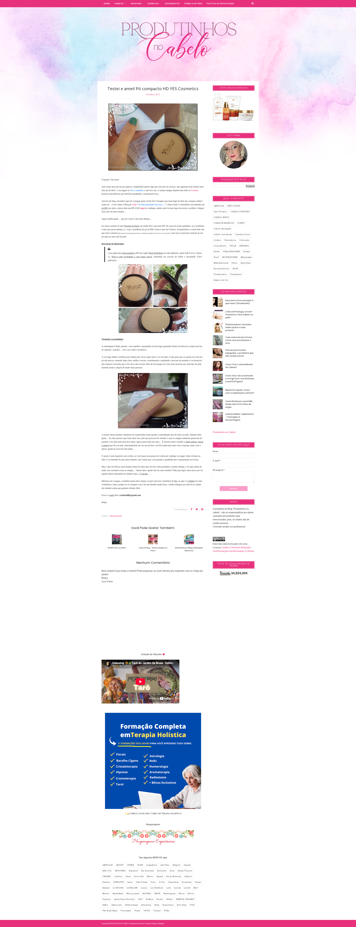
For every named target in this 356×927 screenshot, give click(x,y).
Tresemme (126, 910)
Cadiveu (118, 876)
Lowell (187, 888)
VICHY (147, 910)
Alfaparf (176, 865)
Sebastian (146, 905)
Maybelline (118, 893)
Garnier (106, 882)
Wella (166, 910)
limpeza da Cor (221, 280)
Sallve (105, 905)
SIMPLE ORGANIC (185, 899)
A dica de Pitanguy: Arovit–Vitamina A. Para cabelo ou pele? (239, 314)
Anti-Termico (220, 211)
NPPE (157, 893)
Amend (187, 865)
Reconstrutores (221, 268)
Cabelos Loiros (242, 234)
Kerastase (187, 882)
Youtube (194, 190)
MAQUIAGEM (116, 516)
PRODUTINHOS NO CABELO (118, 923)
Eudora (188, 876)
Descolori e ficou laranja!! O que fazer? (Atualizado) (239, 302)
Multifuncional (221, 263)
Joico (153, 882)
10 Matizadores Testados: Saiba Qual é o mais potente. (238, 327)
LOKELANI (132, 888)
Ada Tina (164, 865)
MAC (196, 888)
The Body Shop (109, 910)
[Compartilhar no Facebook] (191, 509)
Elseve (150, 876)
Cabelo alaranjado (222, 229)
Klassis (106, 888)
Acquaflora (151, 865)
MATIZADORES (230, 257)
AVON (140, 865)
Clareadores (230, 240)
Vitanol (157, 910)
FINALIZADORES (231, 251)
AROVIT (120, 865)
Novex (191, 893)
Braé (172, 871)
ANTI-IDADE (233, 206)
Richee (169, 899)
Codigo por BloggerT (158, 923)
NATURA (147, 893)
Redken (149, 899)
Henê (216, 257)
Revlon (160, 899)
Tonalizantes (220, 274)
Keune (198, 882)
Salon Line (117, 905)
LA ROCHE (118, 888)
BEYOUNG (120, 871)
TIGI (192, 905)
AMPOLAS (107, 865)
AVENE (130, 865)
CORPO (241, 223)
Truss (137, 910)
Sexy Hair (182, 905)
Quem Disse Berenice (124, 899)
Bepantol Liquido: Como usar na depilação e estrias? (239, 391)
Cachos (217, 240)
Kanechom (173, 882)
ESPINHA (244, 246)
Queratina (246, 263)
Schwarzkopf (131, 905)
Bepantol (133, 871)
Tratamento (236, 274)
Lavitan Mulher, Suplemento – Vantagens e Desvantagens (239, 417)
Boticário (162, 871)
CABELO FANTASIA (240, 211)
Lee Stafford (156, 888)
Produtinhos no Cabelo (224, 432)
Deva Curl (139, 876)
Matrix (105, 893)
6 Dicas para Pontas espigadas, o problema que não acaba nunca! (239, 353)
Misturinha (246, 257)
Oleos (234, 263)
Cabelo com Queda (223, 234)
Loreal (177, 888)
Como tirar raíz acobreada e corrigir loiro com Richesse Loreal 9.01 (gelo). (239, 378)
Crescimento (220, 246)
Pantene (106, 899)
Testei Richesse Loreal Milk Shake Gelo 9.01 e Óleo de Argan (238, 404)
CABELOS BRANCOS (224, 223)
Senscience (168, 905)
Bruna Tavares (185, 871)
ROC (141, 899)
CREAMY (106, 876)
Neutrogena (169, 893)
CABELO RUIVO (221, 217)
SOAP (235, 268)
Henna (246, 251)
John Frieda (141, 882)
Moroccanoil (133, 893)
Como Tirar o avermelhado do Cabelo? (239, 366)
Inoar (130, 882)
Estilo (217, 251)
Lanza (144, 888)
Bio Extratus (147, 871)
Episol (160, 876)
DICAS (233, 246)
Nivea (182, 893)
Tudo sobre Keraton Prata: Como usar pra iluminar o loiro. (239, 340)
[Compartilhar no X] (197, 509)
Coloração (244, 240)
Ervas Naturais (173, 876)
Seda (156, 905)
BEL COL (107, 871)
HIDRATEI (118, 882)
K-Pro (162, 882)
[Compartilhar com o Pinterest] (202, 509)
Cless (128, 876)
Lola (168, 888)
